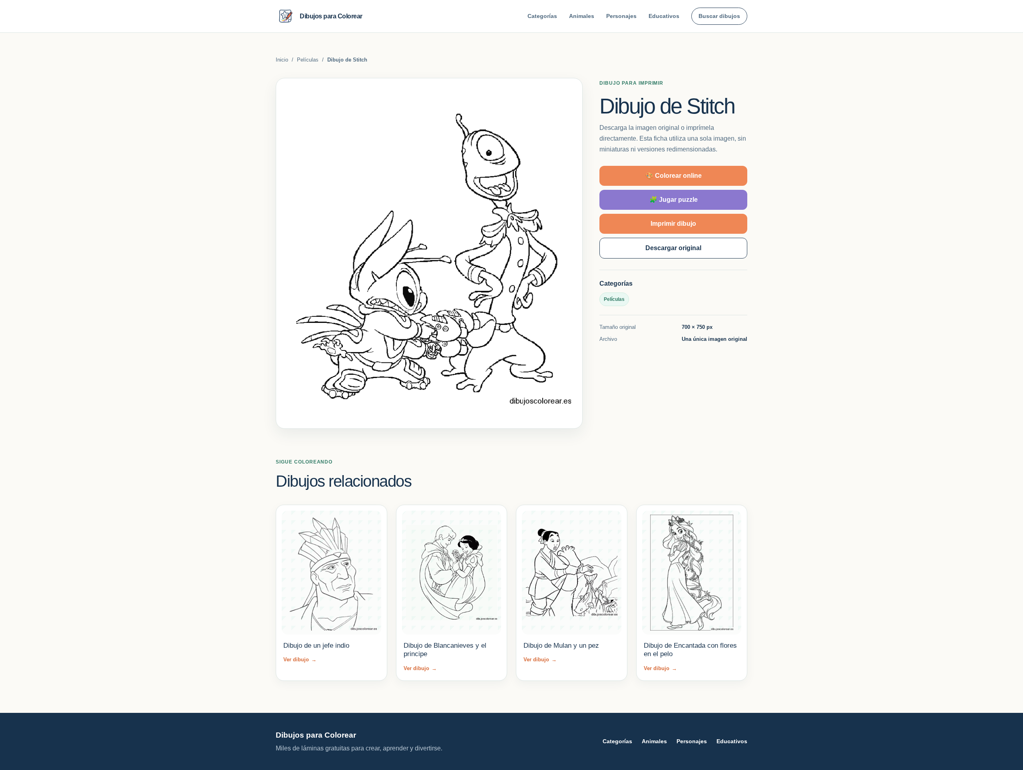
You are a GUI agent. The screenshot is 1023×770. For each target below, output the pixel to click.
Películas (307, 60)
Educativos (664, 16)
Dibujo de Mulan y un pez (561, 645)
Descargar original (673, 248)
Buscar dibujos (719, 16)
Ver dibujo (299, 660)
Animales (581, 16)
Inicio (282, 60)
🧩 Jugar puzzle (673, 199)
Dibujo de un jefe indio (316, 645)
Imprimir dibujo (673, 223)
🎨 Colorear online (673, 175)
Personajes (621, 16)
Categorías (542, 16)
